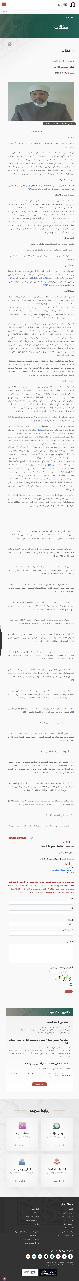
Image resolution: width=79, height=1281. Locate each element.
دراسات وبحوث (68, 1220)
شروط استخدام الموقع (32, 1243)
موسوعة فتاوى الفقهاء (65, 1213)
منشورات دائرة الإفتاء (66, 1216)
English (5, 11)
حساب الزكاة (68, 1224)
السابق (22, 838)
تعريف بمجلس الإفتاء (33, 1216)
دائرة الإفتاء (36, 1209)
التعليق (70, 941)
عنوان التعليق (67, 929)
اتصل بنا (37, 1228)
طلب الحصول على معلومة (64, 1235)
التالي (12, 838)
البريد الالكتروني (67, 908)
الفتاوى (70, 1209)
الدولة (70, 920)
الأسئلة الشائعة (34, 1235)
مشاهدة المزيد (39, 1084)
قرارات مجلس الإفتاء (33, 1220)
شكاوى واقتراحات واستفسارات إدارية (27, 1232)
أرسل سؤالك (68, 1228)
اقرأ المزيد (56, 1145)
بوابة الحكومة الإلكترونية (32, 1239)
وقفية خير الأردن (67, 1232)
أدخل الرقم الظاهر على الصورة (61, 967)
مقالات (37, 1224)
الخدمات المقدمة (34, 1213)
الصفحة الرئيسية (67, 17)
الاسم (70, 898)
